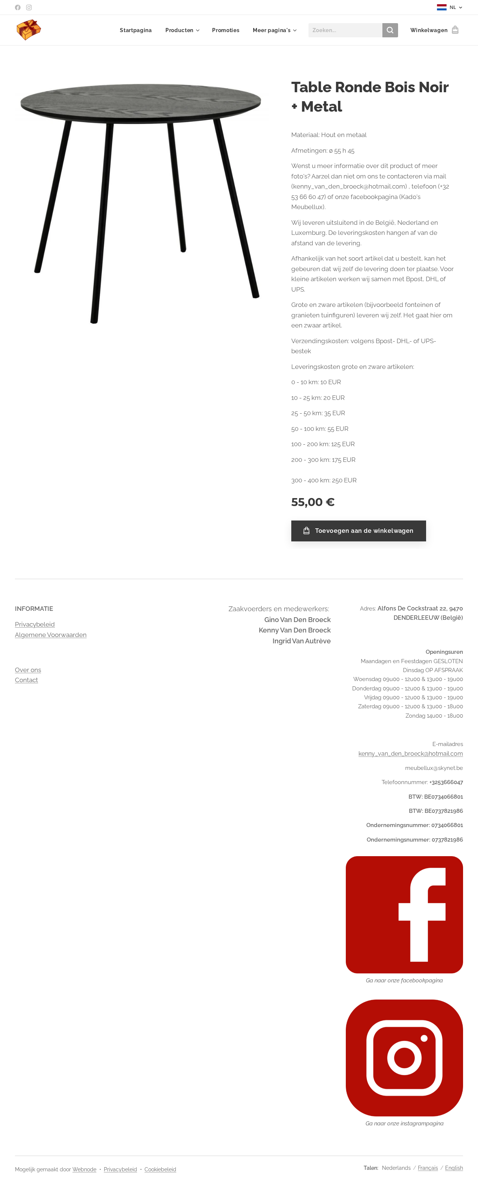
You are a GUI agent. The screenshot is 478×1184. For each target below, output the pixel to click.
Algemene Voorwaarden (51, 634)
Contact (26, 680)
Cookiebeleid (160, 1169)
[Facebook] (17, 7)
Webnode (84, 1169)
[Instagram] (29, 7)
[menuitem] (136, 30)
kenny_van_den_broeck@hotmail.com (410, 753)
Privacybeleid (35, 624)
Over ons (28, 670)
